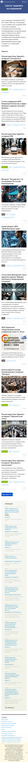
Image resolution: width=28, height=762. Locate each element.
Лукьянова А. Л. (8, 629)
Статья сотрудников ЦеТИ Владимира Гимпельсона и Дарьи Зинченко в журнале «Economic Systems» (13, 104)
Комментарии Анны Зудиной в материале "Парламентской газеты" (12, 416)
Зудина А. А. (7, 517)
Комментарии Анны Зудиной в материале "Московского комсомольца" (12, 462)
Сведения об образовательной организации (11, 740)
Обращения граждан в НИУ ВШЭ (8, 731)
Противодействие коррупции (7, 735)
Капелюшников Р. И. (9, 561)
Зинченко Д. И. (17, 561)
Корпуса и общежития (6, 727)
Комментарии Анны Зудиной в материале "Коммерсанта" (12, 57)
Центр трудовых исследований (14, 7)
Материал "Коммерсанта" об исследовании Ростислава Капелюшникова (12, 181)
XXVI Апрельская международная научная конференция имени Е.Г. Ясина (12, 329)
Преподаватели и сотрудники (7, 725)
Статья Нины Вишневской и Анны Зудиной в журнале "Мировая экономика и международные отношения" (13, 278)
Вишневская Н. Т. (9, 531)
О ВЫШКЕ (4, 717)
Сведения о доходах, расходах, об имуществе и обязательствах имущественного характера (11, 738)
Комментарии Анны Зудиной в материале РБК (12, 135)
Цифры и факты (4, 719)
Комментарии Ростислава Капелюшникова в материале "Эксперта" (12, 372)
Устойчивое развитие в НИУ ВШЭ (8, 723)
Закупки (3, 729)
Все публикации (9, 707)
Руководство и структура (6, 721)
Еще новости (6, 494)
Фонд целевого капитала (6, 733)
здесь (12, 750)
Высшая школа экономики (9, 1)
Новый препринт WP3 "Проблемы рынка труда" (10, 227)
